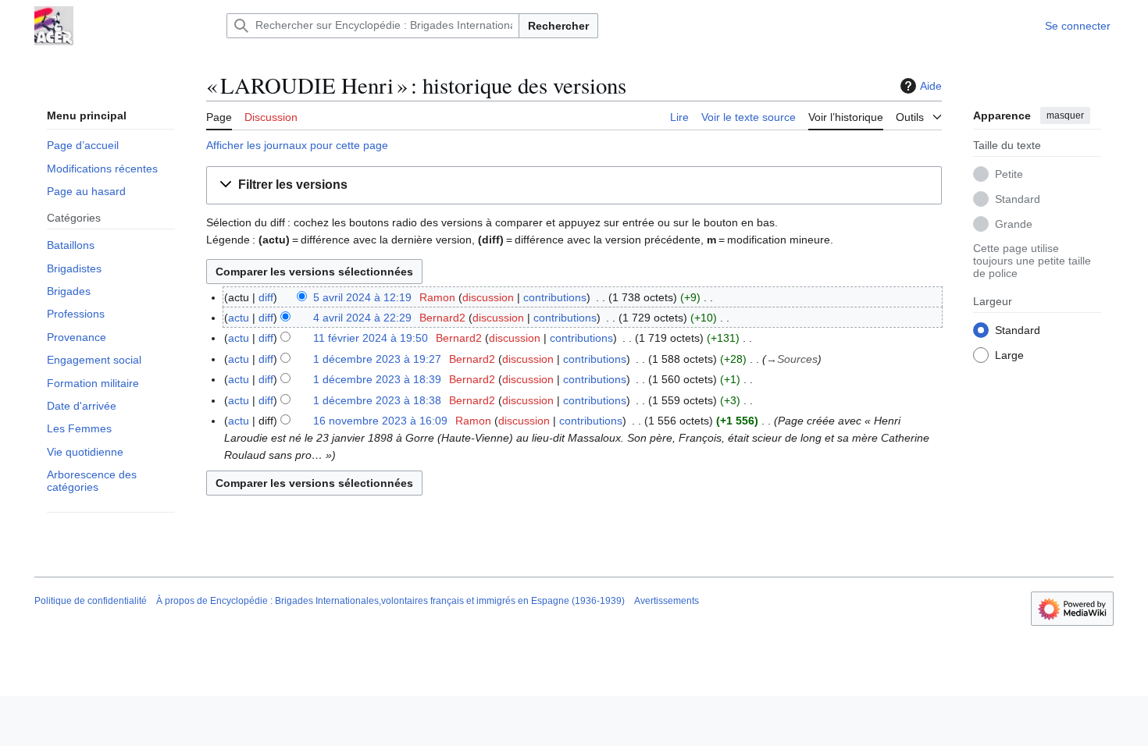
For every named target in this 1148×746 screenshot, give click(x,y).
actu (238, 317)
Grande (1013, 224)
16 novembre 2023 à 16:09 (380, 420)
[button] (919, 114)
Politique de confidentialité (90, 600)
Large (1009, 355)
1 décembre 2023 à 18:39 (377, 379)
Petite (1009, 174)
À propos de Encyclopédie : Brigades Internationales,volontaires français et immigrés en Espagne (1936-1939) (390, 600)
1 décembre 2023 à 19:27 (377, 359)
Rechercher (558, 26)
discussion (488, 297)
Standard (1017, 199)
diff (265, 297)
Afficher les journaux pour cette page (297, 145)
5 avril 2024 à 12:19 (362, 297)
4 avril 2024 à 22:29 (362, 317)
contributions (554, 297)
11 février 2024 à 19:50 (370, 338)
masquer (1065, 115)
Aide (931, 86)
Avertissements (666, 600)
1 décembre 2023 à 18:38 (377, 400)
